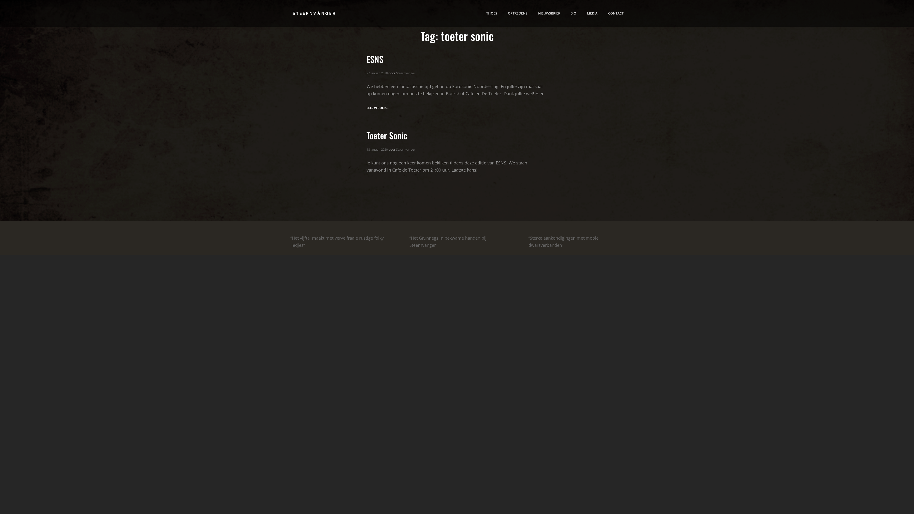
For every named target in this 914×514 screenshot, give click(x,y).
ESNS (375, 59)
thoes (491, 13)
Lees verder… (377, 107)
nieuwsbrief (549, 13)
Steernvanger (405, 73)
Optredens (517, 13)
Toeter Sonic (387, 135)
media (592, 13)
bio (573, 13)
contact (616, 13)
